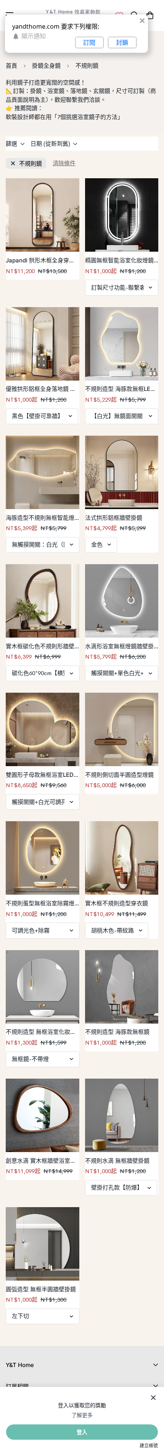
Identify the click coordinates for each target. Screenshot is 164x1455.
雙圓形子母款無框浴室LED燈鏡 (40, 775)
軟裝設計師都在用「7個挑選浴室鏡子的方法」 (64, 116)
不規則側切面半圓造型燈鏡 (119, 774)
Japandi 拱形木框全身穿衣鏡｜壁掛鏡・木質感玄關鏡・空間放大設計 (40, 261)
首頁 (11, 65)
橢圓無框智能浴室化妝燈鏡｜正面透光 (119, 261)
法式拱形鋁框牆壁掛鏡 (113, 517)
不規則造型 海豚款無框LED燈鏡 (119, 389)
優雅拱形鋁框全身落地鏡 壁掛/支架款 (41, 389)
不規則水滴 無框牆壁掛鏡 (117, 1160)
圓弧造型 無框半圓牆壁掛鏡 (41, 1289)
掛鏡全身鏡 (46, 65)
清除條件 (64, 163)
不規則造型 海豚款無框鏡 (117, 1031)
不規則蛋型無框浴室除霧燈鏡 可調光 (40, 904)
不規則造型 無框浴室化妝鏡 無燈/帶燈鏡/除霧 (41, 1032)
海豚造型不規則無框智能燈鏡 (40, 518)
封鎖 (122, 42)
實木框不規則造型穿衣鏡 (116, 903)
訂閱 (89, 42)
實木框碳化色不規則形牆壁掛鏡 (40, 647)
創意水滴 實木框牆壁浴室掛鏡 (41, 1161)
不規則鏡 (30, 163)
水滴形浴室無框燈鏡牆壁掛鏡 (119, 647)
